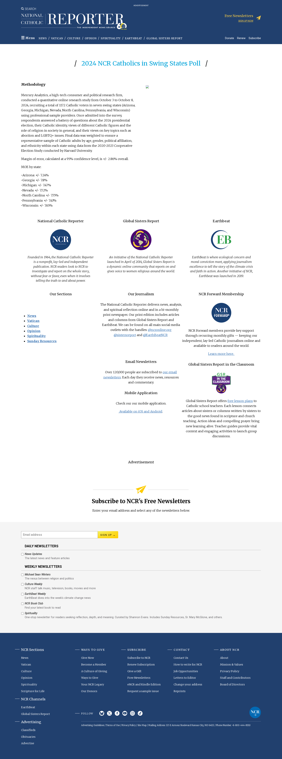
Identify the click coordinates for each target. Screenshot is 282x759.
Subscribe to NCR (138, 658)
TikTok (140, 713)
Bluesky (101, 713)
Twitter (109, 713)
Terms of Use (113, 725)
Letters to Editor (185, 677)
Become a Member (93, 664)
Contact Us (181, 658)
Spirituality (111, 38)
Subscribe (255, 38)
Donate (229, 38)
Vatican (57, 38)
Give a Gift (134, 671)
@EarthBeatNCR (155, 335)
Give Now (87, 658)
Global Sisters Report (164, 38)
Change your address (188, 684)
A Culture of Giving (94, 671)
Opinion (91, 38)
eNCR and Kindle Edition (144, 684)
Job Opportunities (186, 671)
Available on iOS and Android (140, 411)
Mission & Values (231, 664)
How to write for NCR (188, 664)
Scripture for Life (33, 691)
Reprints (180, 691)
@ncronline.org (160, 330)
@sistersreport (125, 335)
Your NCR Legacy (92, 684)
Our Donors (89, 691)
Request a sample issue (143, 691)
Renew (241, 38)
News (43, 38)
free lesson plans (240, 401)
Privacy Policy (229, 671)
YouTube (124, 713)
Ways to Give (89, 677)
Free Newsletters (138, 677)
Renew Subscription (141, 664)
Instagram (132, 713)
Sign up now (245, 20)
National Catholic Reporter (255, 712)
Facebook (117, 713)
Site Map (142, 725)
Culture (74, 38)
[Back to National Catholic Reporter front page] (74, 22)
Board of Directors (232, 684)
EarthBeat (133, 38)
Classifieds (28, 730)
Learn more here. (221, 354)
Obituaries (28, 736)
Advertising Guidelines (92, 725)
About (224, 658)
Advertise (27, 743)
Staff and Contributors (235, 677)
